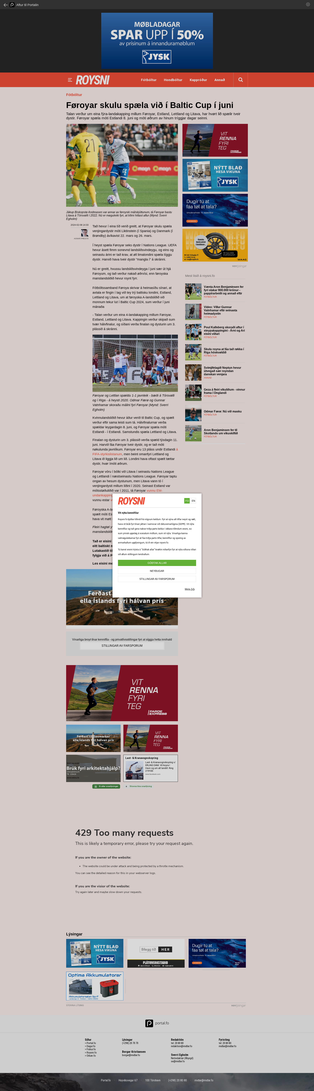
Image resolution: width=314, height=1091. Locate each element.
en (193, 500)
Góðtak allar (157, 562)
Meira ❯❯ (190, 589)
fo (187, 500)
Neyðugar (157, 570)
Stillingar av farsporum (157, 578)
